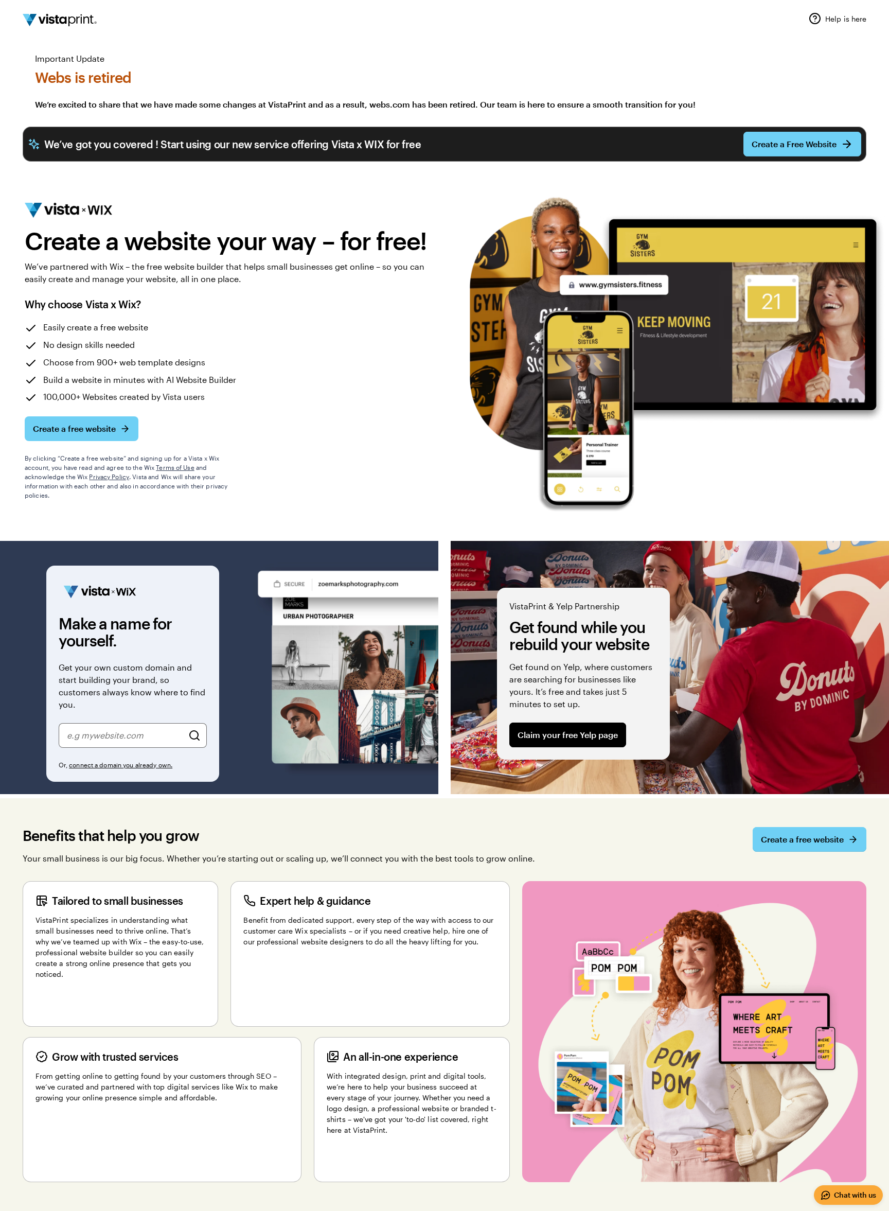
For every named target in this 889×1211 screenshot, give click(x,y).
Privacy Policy (109, 476)
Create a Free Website (794, 144)
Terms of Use (175, 467)
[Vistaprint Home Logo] (60, 20)
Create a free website (74, 428)
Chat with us (855, 1194)
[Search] (194, 735)
